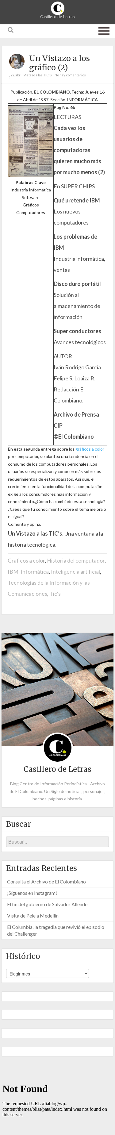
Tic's (55, 593)
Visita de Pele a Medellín (33, 915)
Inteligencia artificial (75, 571)
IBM (13, 571)
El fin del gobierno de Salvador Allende (47, 904)
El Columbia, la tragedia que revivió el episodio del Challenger (55, 930)
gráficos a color (89, 449)
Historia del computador (76, 560)
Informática (35, 571)
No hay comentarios (70, 75)
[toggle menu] (103, 29)
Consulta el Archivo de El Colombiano (46, 881)
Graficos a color (26, 560)
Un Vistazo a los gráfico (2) (59, 62)
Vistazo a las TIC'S (38, 75)
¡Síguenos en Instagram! (32, 893)
